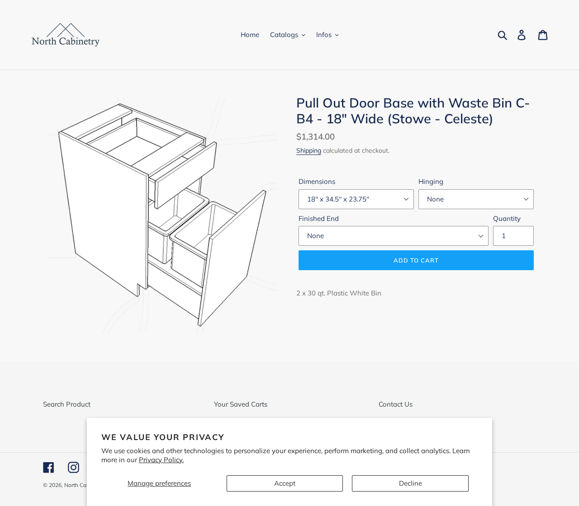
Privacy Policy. (161, 459)
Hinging (430, 181)
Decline (410, 483)
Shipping (308, 150)
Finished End (319, 218)
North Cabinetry (84, 485)
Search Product (66, 404)
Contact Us (396, 404)
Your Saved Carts (240, 404)
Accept (284, 483)
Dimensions (317, 181)
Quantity (507, 218)
